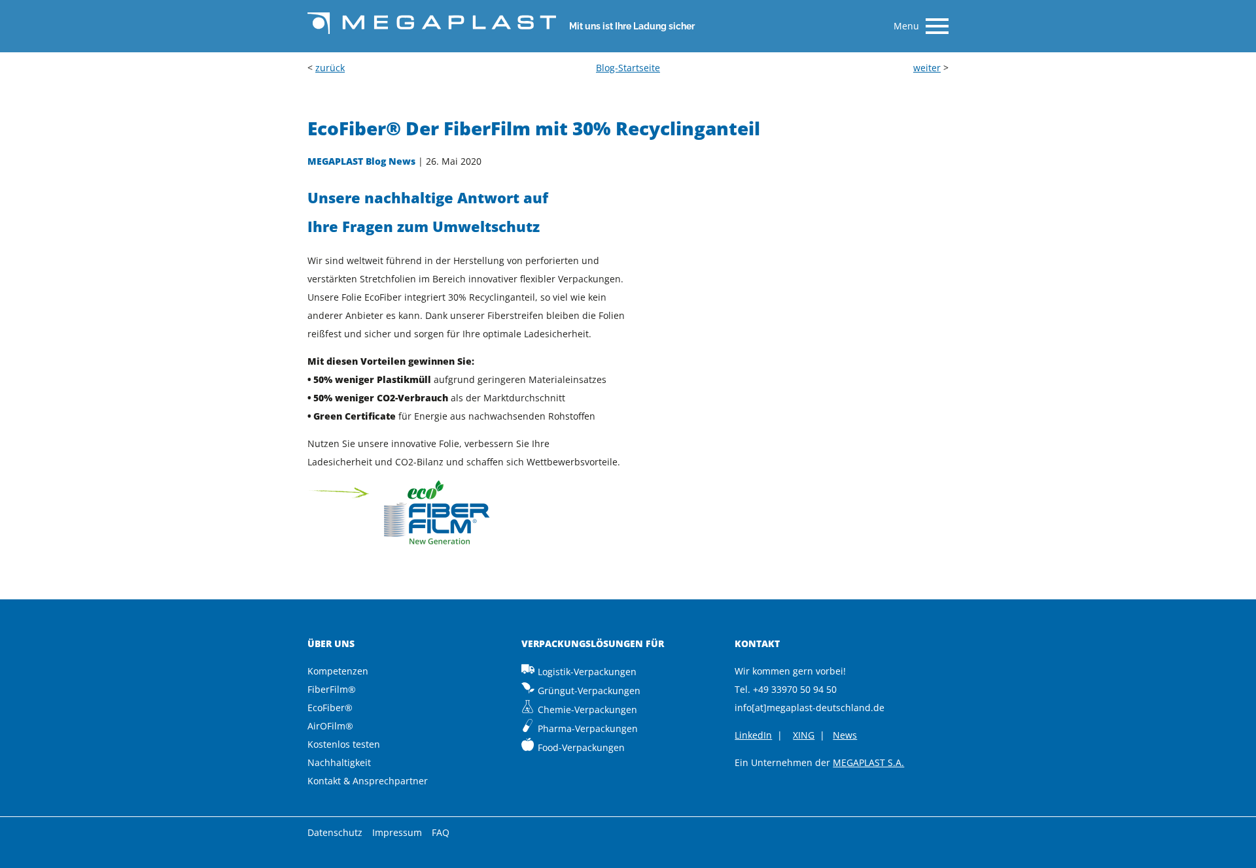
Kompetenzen (337, 671)
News (845, 735)
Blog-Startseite (628, 67)
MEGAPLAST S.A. (868, 762)
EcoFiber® (330, 707)
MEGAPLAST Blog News (361, 161)
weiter (927, 67)
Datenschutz (334, 832)
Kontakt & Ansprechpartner (367, 781)
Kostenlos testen (343, 744)
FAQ (440, 832)
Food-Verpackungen (581, 747)
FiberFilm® (331, 689)
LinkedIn (753, 735)
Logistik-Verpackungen (587, 671)
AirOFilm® (330, 726)
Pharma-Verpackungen (588, 728)
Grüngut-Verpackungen (589, 690)
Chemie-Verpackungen (587, 709)
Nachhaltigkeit (339, 762)
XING (803, 735)
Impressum (397, 832)
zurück (330, 67)
